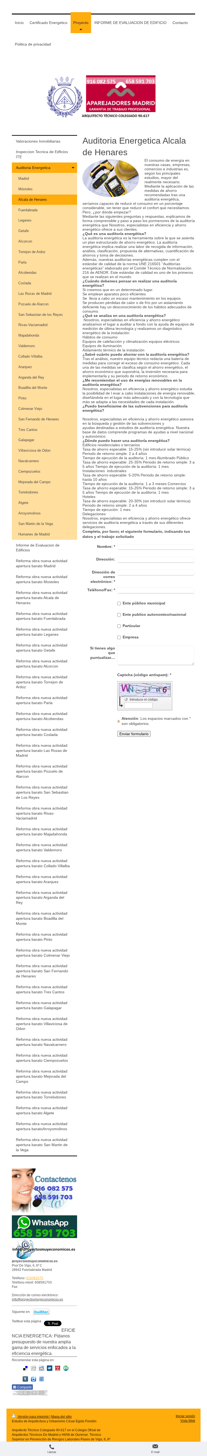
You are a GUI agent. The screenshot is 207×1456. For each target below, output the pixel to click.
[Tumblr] (25, 1379)
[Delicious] (25, 1368)
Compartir (24, 1387)
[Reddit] (41, 1368)
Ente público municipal (144, 603)
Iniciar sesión (185, 1416)
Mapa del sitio (61, 1417)
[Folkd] (49, 1368)
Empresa (131, 637)
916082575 (34, 1278)
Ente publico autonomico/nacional (154, 614)
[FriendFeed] (41, 1379)
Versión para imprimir (33, 1417)
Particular (131, 626)
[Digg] (33, 1368)
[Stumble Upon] (65, 1368)
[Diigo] (33, 1379)
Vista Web (187, 1421)
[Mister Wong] (57, 1368)
